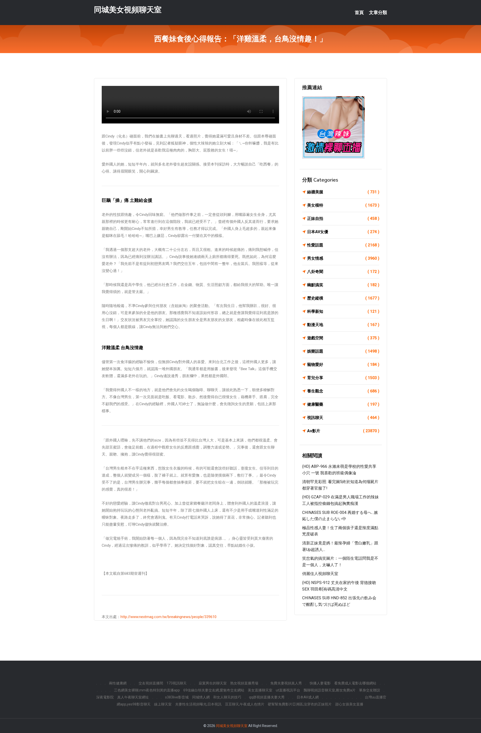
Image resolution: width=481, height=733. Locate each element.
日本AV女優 (343, 231)
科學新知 (343, 311)
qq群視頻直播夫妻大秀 (267, 697)
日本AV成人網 (308, 697)
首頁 (359, 12)
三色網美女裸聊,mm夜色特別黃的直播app (147, 690)
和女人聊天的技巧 (227, 697)
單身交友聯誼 (369, 690)
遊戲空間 (343, 338)
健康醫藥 (343, 404)
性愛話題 (343, 245)
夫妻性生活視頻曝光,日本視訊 (198, 704)
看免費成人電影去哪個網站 (355, 683)
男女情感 (343, 258)
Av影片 (343, 430)
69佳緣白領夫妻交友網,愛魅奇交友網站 (213, 690)
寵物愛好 (343, 364)
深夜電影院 (105, 697)
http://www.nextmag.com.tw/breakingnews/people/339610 (168, 617)
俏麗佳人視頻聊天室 (320, 573)
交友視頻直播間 (151, 683)
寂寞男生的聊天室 (213, 683)
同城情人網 (201, 697)
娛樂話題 (343, 351)
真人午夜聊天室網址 (133, 697)
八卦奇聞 (343, 271)
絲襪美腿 (343, 192)
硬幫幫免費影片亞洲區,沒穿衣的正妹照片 (300, 704)
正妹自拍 (343, 218)
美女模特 (343, 205)
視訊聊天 (343, 417)
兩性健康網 (118, 683)
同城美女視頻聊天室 (128, 9)
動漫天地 (343, 324)
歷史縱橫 (343, 298)
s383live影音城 (177, 697)
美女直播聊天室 (260, 690)
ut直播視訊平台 (288, 690)
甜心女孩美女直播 (349, 704)
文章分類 (378, 12)
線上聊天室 (163, 704)
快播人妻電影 (320, 683)
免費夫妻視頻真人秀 (286, 683)
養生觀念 (343, 391)
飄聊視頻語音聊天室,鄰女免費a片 (329, 690)
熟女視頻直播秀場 (244, 683)
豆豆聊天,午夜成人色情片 (244, 704)
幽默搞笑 (343, 284)
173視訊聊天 (177, 683)
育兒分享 (343, 377)
